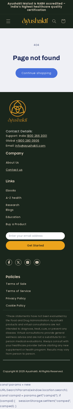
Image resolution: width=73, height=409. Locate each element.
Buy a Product (16, 224)
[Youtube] (37, 262)
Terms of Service (18, 291)
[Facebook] (9, 262)
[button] (8, 21)
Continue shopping (36, 73)
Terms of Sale (16, 284)
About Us (12, 162)
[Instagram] (28, 262)
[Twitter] (18, 262)
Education (13, 217)
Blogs (9, 210)
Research (12, 205)
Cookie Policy (15, 305)
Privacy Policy (16, 298)
